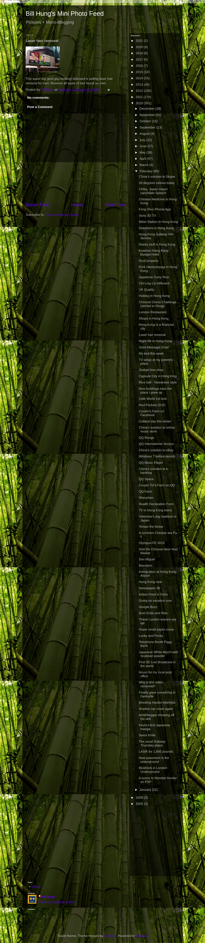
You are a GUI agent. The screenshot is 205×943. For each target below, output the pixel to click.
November (147, 115)
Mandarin (145, 565)
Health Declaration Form (156, 504)
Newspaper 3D (149, 588)
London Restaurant (152, 312)
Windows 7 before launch (157, 456)
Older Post (115, 204)
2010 (140, 103)
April (143, 158)
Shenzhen (146, 497)
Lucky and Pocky (151, 635)
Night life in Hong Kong (155, 341)
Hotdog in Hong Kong (154, 296)
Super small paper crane (156, 629)
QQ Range (146, 437)
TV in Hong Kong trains (155, 510)
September (148, 127)
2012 (140, 90)
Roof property (148, 260)
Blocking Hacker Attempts (157, 702)
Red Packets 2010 (152, 405)
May (143, 152)
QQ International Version (156, 444)
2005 (140, 804)
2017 (140, 59)
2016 (140, 65)
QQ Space (146, 479)
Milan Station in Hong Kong (158, 221)
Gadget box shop (151, 370)
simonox (110, 936)
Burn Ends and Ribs (153, 613)
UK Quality (146, 289)
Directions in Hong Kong (156, 228)
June (143, 146)
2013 (140, 84)
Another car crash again (156, 709)
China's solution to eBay (156, 450)
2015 (140, 72)
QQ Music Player (151, 462)
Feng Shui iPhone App (155, 209)
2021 (140, 40)
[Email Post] (108, 89)
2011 (140, 97)
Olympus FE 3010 (152, 543)
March (144, 165)
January (146, 789)
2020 (140, 47)
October (146, 121)
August (145, 133)
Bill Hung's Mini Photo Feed (65, 13)
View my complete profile (57, 902)
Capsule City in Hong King (158, 376)
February (146, 171)
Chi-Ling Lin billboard (154, 283)
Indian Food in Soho (153, 594)
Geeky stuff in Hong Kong (157, 244)
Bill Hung (48, 897)
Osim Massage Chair (154, 347)
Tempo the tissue (151, 526)
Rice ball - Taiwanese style (158, 382)
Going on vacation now (155, 600)
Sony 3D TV (147, 215)
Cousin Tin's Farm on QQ (157, 485)
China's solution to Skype (157, 176)
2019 (140, 53)
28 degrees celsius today (157, 183)
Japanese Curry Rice (154, 277)
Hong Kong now (150, 582)
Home (77, 204)
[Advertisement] (76, 182)
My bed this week (151, 353)
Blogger (141, 936)
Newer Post (37, 204)
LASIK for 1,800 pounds (156, 751)
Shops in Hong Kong (153, 318)
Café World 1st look (153, 398)
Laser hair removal (152, 335)
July (143, 140)
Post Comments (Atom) (62, 214)
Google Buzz (148, 607)
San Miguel (147, 559)
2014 (140, 78)
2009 (140, 797)
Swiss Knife (147, 735)
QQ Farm (145, 491)
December (147, 108)
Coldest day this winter (155, 421)
